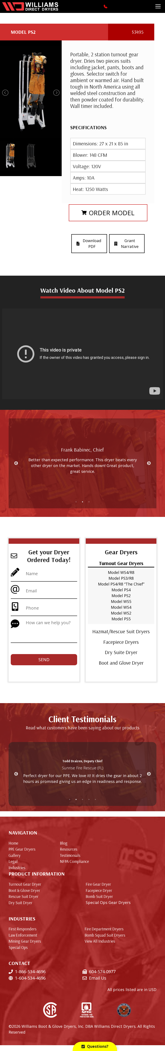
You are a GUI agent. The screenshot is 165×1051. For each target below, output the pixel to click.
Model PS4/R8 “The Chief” (121, 584)
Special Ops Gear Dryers (108, 902)
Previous (16, 463)
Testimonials (70, 855)
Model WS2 (121, 613)
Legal (13, 861)
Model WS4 (121, 607)
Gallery (15, 855)
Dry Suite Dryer (121, 652)
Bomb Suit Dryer (99, 896)
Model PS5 (121, 618)
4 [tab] (89, 799)
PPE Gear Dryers (22, 849)
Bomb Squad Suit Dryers (105, 935)
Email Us (97, 978)
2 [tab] (82, 502)
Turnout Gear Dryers (121, 563)
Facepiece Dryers (121, 642)
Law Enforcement (23, 935)
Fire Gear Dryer (98, 884)
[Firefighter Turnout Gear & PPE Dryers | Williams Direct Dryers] (30, 6)
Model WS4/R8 (121, 572)
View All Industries (100, 941)
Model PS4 (121, 589)
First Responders (23, 928)
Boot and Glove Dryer (121, 662)
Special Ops (18, 947)
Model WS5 (121, 601)
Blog (63, 843)
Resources (68, 849)
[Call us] (105, 6)
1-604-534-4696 (30, 978)
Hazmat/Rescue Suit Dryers (121, 631)
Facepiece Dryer (99, 890)
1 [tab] (76, 502)
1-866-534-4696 (30, 971)
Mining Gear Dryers (25, 941)
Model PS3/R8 (121, 578)
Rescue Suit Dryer (23, 896)
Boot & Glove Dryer (24, 890)
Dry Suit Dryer (20, 902)
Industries (17, 867)
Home (13, 843)
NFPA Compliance (74, 861)
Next (149, 463)
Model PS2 (121, 595)
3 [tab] (89, 502)
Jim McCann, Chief (82, 452)
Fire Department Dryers (104, 928)
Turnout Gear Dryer (25, 884)
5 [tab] (95, 799)
